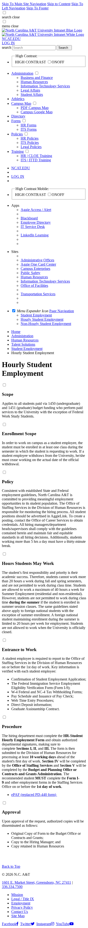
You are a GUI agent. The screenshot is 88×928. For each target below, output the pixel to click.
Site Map (18, 916)
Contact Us (19, 912)
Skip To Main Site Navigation (24, 4)
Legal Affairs (30, 90)
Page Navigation (61, 311)
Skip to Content (58, 4)
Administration (22, 73)
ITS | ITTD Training (36, 160)
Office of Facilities (34, 286)
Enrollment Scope (19, 433)
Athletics (17, 99)
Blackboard (29, 218)
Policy (8, 481)
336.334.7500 (12, 887)
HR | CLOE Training (36, 156)
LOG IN (8, 43)
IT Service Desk (33, 227)
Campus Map (21, 103)
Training (17, 152)
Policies (17, 134)
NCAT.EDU (11, 39)
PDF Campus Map (35, 108)
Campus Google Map (37, 112)
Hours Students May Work (28, 563)
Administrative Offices (37, 260)
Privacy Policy (22, 907)
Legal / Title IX (22, 899)
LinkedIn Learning (35, 235)
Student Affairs (32, 95)
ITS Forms (29, 129)
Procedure (12, 726)
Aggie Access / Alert (36, 210)
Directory (18, 116)
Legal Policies (31, 147)
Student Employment (26, 349)
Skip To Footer (37, 8)
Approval (11, 812)
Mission (17, 895)
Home (15, 332)
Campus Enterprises (35, 269)
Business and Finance (37, 78)
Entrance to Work (19, 649)
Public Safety (30, 273)
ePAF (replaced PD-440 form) (34, 795)
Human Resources (34, 82)
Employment (20, 903)
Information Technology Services (45, 86)
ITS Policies (30, 143)
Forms (16, 121)
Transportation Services (38, 294)
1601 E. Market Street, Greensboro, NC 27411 (36, 882)
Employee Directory (36, 222)
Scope (7, 394)
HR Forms (28, 125)
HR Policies (29, 138)
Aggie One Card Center (38, 264)
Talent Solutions (23, 344)
